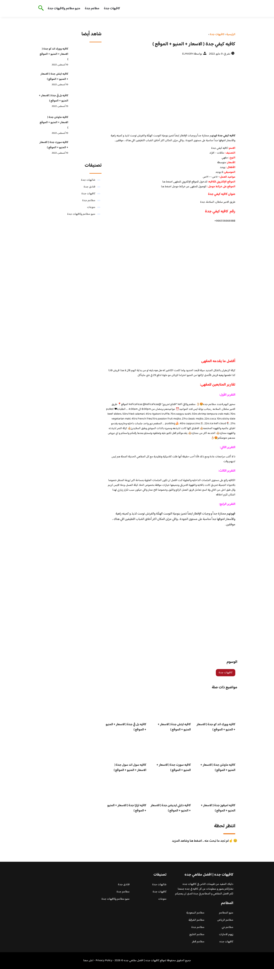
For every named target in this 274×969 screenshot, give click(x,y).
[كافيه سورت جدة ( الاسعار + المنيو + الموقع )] (86, 148)
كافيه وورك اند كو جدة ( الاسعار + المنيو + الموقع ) (216, 727)
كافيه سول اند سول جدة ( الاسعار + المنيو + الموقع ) (130, 767)
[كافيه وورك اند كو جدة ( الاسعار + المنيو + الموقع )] (86, 55)
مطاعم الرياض (225, 920)
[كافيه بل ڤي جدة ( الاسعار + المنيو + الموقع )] (86, 102)
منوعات (91, 207)
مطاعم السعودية (195, 912)
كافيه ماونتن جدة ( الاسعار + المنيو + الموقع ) (217, 767)
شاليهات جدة (88, 180)
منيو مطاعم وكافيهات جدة (64, 8)
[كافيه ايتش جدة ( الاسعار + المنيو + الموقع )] (86, 80)
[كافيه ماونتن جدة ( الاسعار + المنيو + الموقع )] (86, 123)
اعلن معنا (88, 960)
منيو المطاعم (226, 912)
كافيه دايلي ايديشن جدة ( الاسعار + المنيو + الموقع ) (171, 808)
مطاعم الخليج (196, 934)
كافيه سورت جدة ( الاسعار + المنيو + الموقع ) (173, 767)
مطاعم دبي (227, 927)
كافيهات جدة (112, 8)
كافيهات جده (226, 941)
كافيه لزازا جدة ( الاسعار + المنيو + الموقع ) (126, 808)
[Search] (40, 8)
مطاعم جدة (92, 8)
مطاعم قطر (198, 941)
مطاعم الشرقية (196, 920)
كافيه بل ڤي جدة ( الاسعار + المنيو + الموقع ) (126, 727)
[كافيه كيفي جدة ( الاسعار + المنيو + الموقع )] (170, 94)
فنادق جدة (89, 186)
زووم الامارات (226, 934)
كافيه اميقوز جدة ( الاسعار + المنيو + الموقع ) (218, 808)
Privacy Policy (104, 960)
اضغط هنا (167, 181)
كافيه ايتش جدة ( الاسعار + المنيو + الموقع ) (174, 727)
